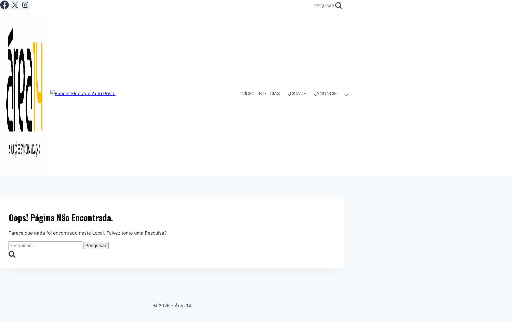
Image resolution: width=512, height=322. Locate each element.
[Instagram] (25, 5)
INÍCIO (247, 93)
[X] (14, 5)
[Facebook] (4, 5)
